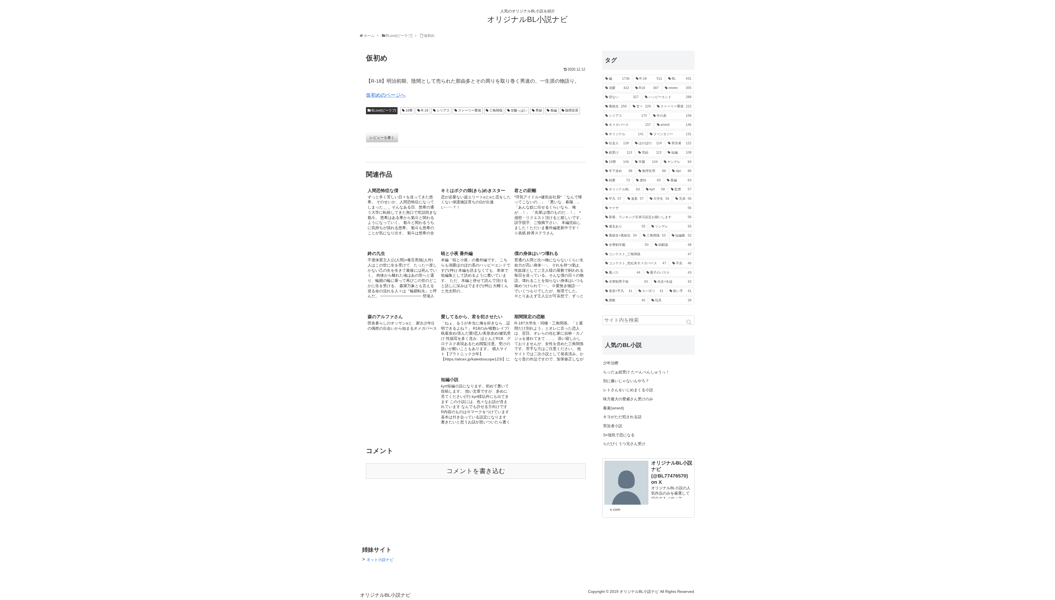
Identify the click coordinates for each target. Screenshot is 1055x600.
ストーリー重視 (469, 110)
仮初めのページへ (386, 95)
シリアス (443, 110)
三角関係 (495, 110)
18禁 (409, 110)
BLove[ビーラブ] (383, 110)
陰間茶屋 (571, 110)
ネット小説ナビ (380, 559)
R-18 (424, 110)
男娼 (538, 110)
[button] (689, 322)
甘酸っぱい (519, 110)
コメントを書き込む (475, 471)
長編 (553, 110)
